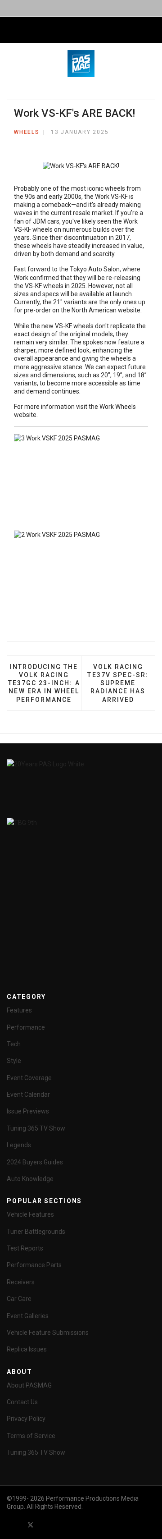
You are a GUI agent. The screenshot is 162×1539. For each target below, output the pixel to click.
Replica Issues (27, 1349)
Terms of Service (31, 1435)
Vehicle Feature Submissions (48, 1332)
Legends (19, 1145)
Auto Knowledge (30, 1178)
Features (19, 1010)
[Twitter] (30, 1525)
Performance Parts (34, 1265)
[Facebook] (14, 1525)
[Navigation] (10, 30)
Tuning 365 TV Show (36, 1128)
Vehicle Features (30, 1214)
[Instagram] (79, 1525)
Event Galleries (28, 1315)
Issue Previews (28, 1111)
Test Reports (25, 1248)
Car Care (19, 1298)
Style (14, 1060)
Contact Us (22, 1402)
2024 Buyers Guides (35, 1162)
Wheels (27, 132)
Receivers (21, 1282)
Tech (14, 1044)
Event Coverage (29, 1077)
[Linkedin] (63, 1525)
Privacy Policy (26, 1418)
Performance (26, 1027)
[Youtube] (47, 1525)
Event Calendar (28, 1094)
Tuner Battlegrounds (36, 1231)
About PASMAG (29, 1385)
